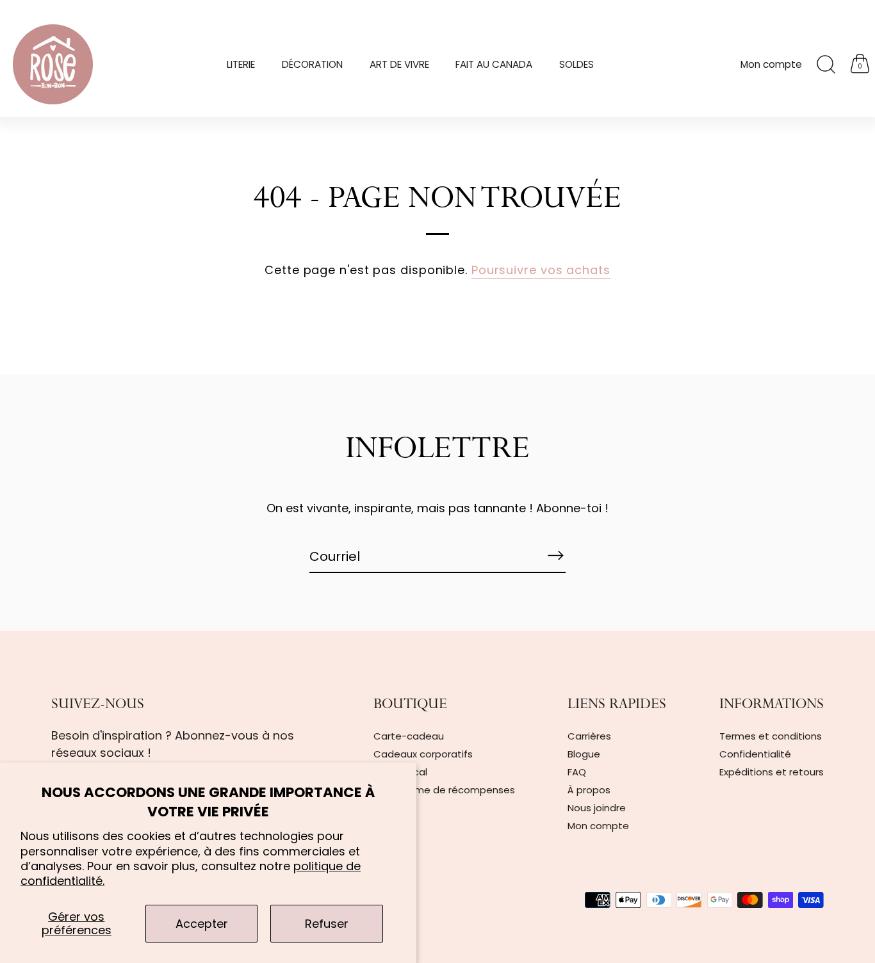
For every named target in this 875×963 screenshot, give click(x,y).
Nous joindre (597, 807)
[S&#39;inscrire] (555, 555)
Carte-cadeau (408, 736)
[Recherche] (826, 65)
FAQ (577, 772)
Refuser (326, 924)
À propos (589, 790)
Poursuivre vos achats (540, 270)
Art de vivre (399, 64)
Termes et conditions (770, 736)
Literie (241, 64)
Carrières (589, 736)
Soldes (576, 64)
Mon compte (771, 64)
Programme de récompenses (444, 790)
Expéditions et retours (771, 772)
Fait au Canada (493, 64)
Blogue (584, 754)
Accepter (202, 924)
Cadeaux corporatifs (423, 754)
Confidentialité (755, 754)
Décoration (312, 64)
